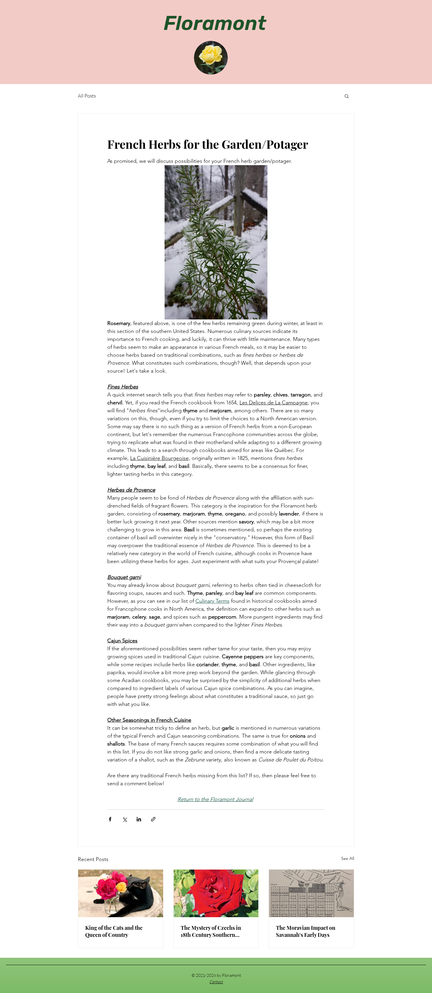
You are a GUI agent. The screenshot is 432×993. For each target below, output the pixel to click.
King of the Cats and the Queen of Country (114, 931)
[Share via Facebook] (110, 819)
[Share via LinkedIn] (139, 819)
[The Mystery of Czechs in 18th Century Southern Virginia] (216, 893)
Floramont (215, 23)
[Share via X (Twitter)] (124, 819)
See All (347, 858)
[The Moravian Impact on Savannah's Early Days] (311, 893)
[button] (346, 95)
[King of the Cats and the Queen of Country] (120, 893)
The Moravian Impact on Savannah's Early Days (305, 931)
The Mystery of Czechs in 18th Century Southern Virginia (211, 931)
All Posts (87, 96)
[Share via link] (153, 819)
